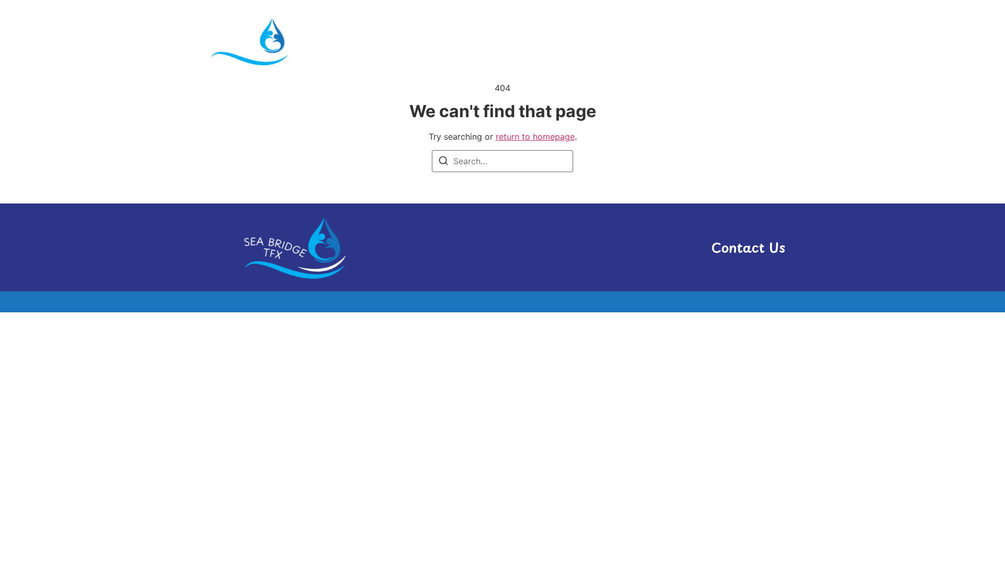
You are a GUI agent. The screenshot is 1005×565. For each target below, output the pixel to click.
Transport (711, 41)
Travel (770, 41)
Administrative (529, 41)
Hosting (603, 41)
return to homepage (535, 136)
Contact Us (748, 247)
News (654, 41)
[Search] (443, 162)
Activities (452, 41)
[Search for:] (502, 161)
